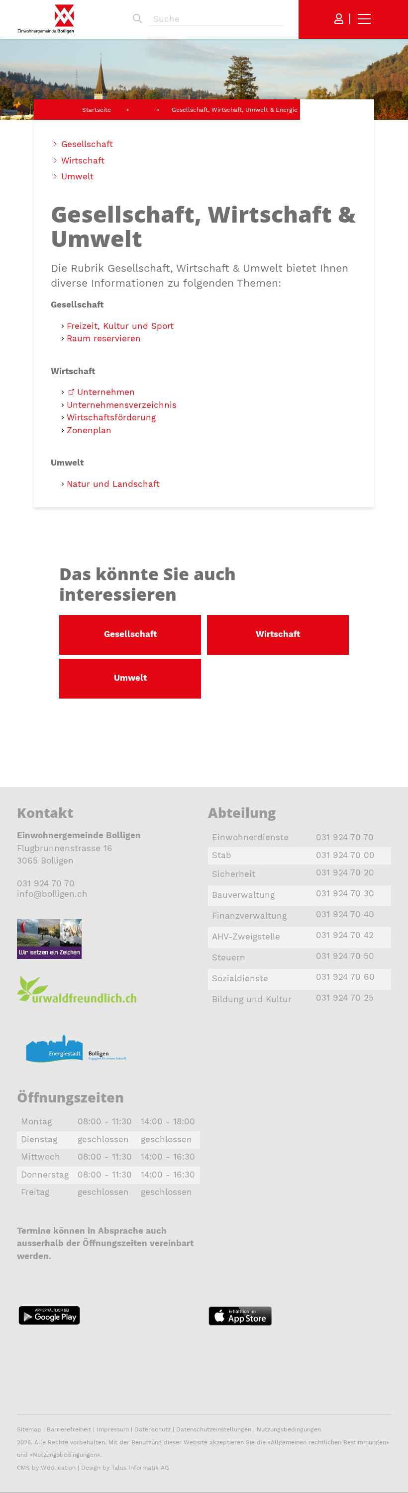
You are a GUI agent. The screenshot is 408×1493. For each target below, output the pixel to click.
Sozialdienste (240, 978)
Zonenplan (89, 430)
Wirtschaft (82, 160)
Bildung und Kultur (252, 999)
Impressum (113, 1429)
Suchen (137, 19)
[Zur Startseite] (46, 19)
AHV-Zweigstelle (246, 937)
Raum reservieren (104, 338)
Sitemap (29, 1429)
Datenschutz (152, 1429)
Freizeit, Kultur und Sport (120, 326)
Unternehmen (106, 392)
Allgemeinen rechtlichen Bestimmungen (328, 1442)
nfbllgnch (53, 894)
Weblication (58, 1467)
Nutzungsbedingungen (289, 1429)
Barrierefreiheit (70, 1429)
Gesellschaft (87, 144)
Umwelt (77, 176)
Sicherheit (233, 874)
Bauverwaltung (243, 895)
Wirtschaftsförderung (111, 417)
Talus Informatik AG (140, 1467)
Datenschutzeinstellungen (213, 1429)
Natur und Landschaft (113, 484)
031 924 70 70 (46, 883)
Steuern (228, 957)
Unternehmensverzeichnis (122, 405)
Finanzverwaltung (249, 916)
